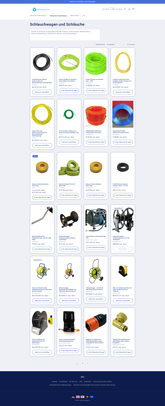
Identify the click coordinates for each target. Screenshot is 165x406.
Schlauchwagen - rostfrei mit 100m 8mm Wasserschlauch (94, 288)
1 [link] (77, 363)
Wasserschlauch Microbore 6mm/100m (40, 184)
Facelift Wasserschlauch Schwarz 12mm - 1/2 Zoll (120, 184)
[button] (39, 16)
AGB (80, 381)
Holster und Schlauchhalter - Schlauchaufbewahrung (67, 340)
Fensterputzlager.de (84, 400)
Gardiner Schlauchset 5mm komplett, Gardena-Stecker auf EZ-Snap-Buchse (122, 81)
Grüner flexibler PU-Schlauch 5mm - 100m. (94, 80)
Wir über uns (73, 381)
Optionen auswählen (42, 92)
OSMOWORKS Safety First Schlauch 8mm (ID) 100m (93, 131)
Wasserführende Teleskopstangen (60, 385)
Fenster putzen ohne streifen (102, 381)
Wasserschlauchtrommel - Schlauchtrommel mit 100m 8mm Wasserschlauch (42, 289)
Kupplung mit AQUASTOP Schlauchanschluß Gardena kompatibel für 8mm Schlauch (95, 341)
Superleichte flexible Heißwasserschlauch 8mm (121, 131)
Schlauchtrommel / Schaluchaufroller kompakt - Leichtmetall (67, 238)
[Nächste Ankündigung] (134, 2)
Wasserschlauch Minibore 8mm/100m (93, 184)
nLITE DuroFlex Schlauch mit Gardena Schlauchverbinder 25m (68, 131)
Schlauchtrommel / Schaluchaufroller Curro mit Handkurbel (121, 238)
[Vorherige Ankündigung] (31, 2)
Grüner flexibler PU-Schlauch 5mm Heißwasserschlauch (67, 80)
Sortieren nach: (100, 44)
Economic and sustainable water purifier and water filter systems (94, 385)
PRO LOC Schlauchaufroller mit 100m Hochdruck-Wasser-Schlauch (122, 289)
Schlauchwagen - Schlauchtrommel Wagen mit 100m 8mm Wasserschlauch (67, 289)
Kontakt (54, 381)
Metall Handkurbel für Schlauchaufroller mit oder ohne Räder (41, 238)
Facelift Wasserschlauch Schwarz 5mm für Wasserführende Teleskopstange (42, 81)
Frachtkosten (63, 381)
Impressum (87, 381)
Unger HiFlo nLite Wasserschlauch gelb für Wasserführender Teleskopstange (39, 133)
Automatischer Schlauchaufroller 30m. (96, 237)
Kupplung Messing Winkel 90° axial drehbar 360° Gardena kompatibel (121, 341)
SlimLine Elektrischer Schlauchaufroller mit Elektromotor (38, 341)
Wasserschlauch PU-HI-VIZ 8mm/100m (67, 184)
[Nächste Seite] (88, 363)
